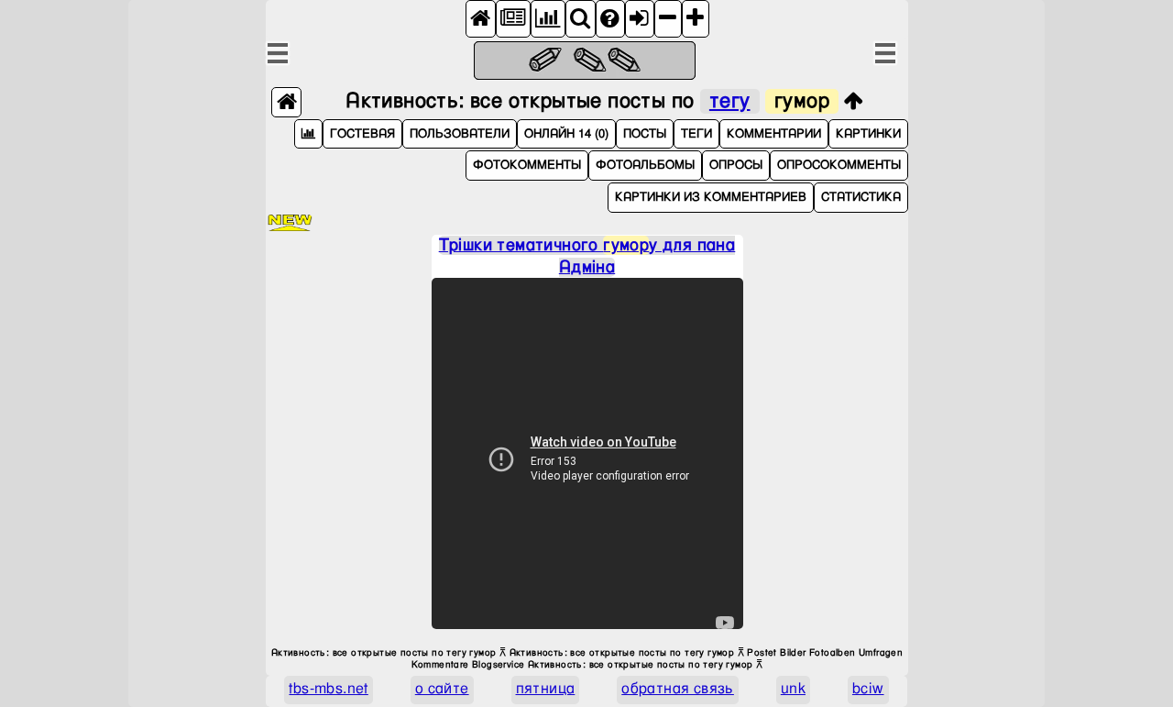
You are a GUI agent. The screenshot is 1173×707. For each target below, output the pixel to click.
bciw (868, 689)
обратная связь (677, 689)
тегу (730, 101)
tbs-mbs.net (328, 689)
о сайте (442, 689)
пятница (546, 689)
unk (793, 689)
